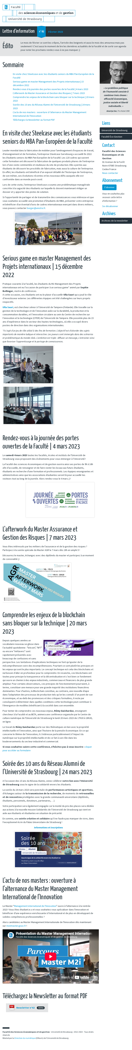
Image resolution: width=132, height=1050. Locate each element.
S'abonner (109, 187)
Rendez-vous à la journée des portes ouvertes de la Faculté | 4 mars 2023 (50, 89)
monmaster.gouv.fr (16, 925)
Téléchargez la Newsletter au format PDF (34, 119)
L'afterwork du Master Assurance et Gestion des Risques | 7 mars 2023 (49, 93)
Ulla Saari (8, 307)
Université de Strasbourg (115, 130)
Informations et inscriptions (48, 827)
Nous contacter (110, 173)
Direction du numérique (25, 1038)
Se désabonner (110, 206)
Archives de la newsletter (115, 220)
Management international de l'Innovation (35, 905)
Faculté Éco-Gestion (112, 136)
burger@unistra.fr (36, 208)
